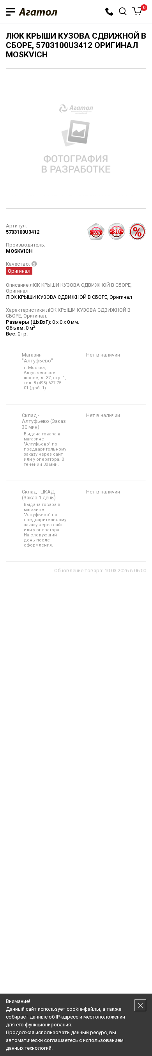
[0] (137, 11)
